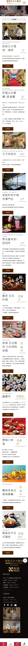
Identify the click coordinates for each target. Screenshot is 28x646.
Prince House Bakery (12, 151)
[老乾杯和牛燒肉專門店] (14, 181)
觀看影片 (24, 645)
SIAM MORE (7, 484)
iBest (9, 589)
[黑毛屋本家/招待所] (14, 224)
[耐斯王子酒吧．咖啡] (14, 31)
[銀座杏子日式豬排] (14, 519)
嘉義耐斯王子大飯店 (14, 2)
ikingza (6, 530)
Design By (5, 589)
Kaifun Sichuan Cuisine (13, 437)
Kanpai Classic (9, 192)
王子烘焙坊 (9, 154)
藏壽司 (6, 396)
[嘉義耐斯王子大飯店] (14, 562)
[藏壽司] (14, 382)
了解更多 (7, 66)
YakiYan (6, 340)
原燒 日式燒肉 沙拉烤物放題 (9, 346)
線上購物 (10, 645)
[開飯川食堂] (14, 426)
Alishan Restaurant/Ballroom (13, 89)
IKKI (4, 293)
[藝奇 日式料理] (14, 282)
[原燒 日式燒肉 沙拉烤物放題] (14, 329)
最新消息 (17, 645)
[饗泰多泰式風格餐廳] (14, 473)
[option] (14, 10)
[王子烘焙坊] (14, 140)
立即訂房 (3, 645)
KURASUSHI (7, 393)
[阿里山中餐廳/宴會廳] (14, 77)
